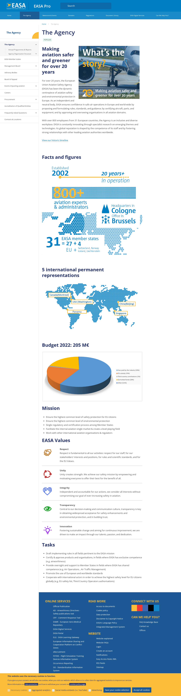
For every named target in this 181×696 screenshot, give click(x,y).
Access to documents (105, 606)
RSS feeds (100, 663)
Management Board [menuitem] (12, 66)
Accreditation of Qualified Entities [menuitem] (18, 106)
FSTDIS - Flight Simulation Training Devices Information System (68, 657)
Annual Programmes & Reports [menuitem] (19, 50)
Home (9, 15)
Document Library (112, 15)
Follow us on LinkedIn (156, 608)
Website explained (104, 638)
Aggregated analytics (41, 690)
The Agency (27, 15)
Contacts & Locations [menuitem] (13, 119)
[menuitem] (167, 6)
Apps (159, 6)
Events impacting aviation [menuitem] (15, 86)
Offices (142, 630)
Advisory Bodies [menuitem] (11, 72)
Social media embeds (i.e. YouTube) (71, 690)
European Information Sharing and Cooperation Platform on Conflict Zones (68, 644)
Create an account (104, 651)
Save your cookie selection (117, 690)
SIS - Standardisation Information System (68, 669)
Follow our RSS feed (134, 608)
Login (167, 6)
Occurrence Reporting (63, 663)
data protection (31, 684)
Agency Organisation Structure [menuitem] (19, 54)
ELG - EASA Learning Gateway (66, 637)
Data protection (103, 614)
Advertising (97, 690)
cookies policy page (77, 684)
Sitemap (100, 667)
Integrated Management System (110, 627)
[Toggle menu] (36, 45)
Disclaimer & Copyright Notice (109, 618)
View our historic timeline (55, 140)
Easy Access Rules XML (106, 659)
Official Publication (61, 606)
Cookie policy (102, 610)
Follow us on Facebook (145, 608)
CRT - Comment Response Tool (66, 617)
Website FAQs (102, 642)
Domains (71, 15)
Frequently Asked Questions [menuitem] (16, 113)
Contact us (144, 626)
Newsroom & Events (49, 15)
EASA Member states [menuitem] (13, 59)
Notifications (101, 655)
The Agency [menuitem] (9, 44)
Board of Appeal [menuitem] (11, 79)
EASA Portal (58, 633)
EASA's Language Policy (106, 622)
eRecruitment (59, 652)
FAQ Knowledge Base (148, 622)
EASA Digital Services (137, 15)
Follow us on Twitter (151, 608)
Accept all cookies (142, 690)
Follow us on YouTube (140, 608)
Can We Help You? (162, 15)
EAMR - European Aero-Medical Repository (67, 623)
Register (172, 6)
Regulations (90, 15)
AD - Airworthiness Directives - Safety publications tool (66, 612)
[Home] (16, 5)
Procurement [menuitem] (10, 99)
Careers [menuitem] (7, 92)
